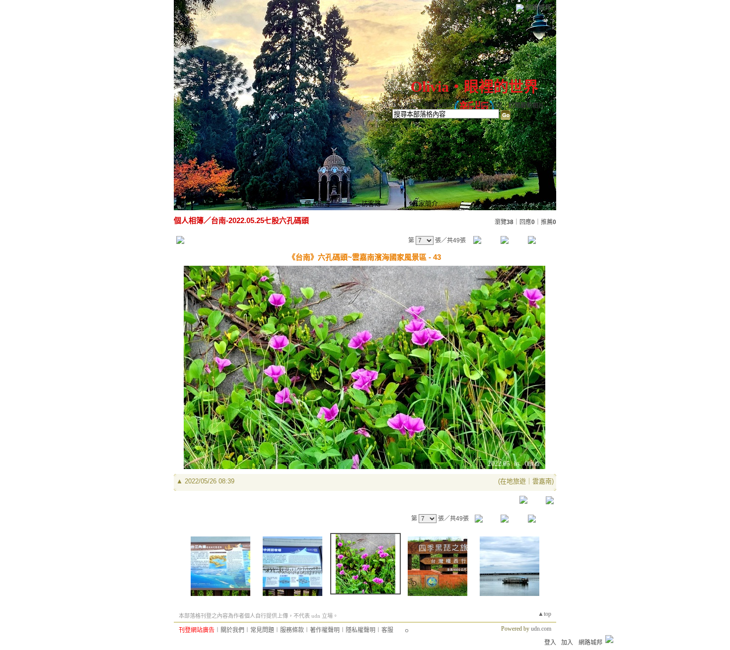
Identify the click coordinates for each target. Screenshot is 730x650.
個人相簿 (317, 203)
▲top (544, 613)
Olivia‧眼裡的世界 (474, 86)
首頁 (209, 203)
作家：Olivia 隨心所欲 (421, 97)
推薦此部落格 (441, 105)
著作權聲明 (325, 630)
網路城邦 (538, 7)
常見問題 (262, 630)
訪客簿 (371, 203)
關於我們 (232, 630)
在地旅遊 (513, 481)
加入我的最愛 (485, 105)
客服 (387, 630)
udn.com (541, 628)
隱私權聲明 (360, 630)
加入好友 (404, 105)
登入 (550, 642)
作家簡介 (425, 203)
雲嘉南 (542, 481)
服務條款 (292, 630)
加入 (567, 642)
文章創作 (260, 203)
